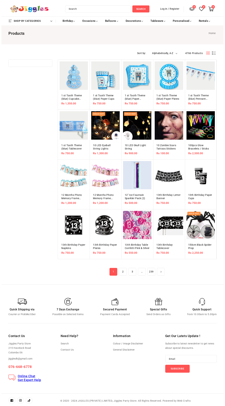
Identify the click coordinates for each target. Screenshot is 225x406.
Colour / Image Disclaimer (128, 343)
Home (212, 33)
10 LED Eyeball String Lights (101, 147)
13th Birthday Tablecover (164, 246)
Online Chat (26, 376)
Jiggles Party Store (125, 400)
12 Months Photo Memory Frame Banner (71, 197)
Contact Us (67, 349)
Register (174, 8)
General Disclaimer (124, 349)
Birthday (68, 20)
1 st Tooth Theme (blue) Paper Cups (103, 97)
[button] (211, 9)
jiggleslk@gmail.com (20, 358)
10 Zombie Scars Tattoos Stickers (166, 147)
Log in (163, 8)
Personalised (181, 20)
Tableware (156, 20)
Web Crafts (184, 400)
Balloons (110, 20)
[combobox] (98, 8)
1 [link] (113, 271)
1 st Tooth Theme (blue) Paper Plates (167, 97)
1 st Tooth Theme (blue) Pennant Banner (198, 97)
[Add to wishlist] (85, 59)
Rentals (203, 20)
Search (141, 9)
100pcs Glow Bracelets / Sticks (198, 147)
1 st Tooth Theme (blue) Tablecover (71, 147)
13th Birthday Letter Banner (168, 197)
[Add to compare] (85, 66)
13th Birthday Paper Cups (200, 197)
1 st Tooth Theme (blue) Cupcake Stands (71, 97)
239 (151, 271)
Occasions (89, 20)
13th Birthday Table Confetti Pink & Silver (137, 246)
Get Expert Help (29, 380)
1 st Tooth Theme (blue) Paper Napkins (135, 97)
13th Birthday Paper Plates (105, 246)
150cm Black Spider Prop (200, 246)
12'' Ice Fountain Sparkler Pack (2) (135, 197)
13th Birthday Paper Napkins (73, 246)
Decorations (133, 20)
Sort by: (141, 53)
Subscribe (177, 368)
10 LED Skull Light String (135, 147)
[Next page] (161, 272)
